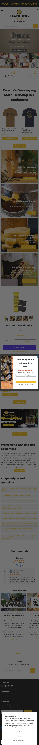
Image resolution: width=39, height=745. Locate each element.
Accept (19, 731)
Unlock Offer (26, 382)
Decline (19, 736)
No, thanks (26, 387)
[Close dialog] (37, 357)
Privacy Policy (16, 727)
